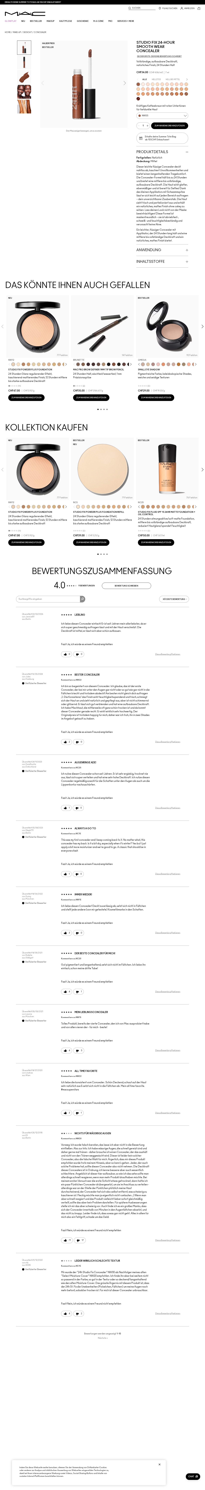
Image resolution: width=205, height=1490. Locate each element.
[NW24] (181, 84)
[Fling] (83, 364)
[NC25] (138, 89)
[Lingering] (98, 364)
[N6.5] (189, 507)
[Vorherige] (10, 364)
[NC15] (162, 84)
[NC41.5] (28, 364)
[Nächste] (65, 364)
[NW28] (176, 84)
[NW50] (181, 94)
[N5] (168, 507)
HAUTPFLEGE (65, 21)
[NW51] (172, 94)
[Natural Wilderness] (179, 364)
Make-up (17, 32)
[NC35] (162, 89)
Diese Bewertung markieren (167, 654)
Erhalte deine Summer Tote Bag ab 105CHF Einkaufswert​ (33, 2)
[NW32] (152, 89)
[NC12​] (88, 507)
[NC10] (152, 84)
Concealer (40, 32)
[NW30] (148, 89)
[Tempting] (184, 364)
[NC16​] (98, 507)
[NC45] (143, 94)
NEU (23, 21)
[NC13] (39, 364)
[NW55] (138, 84)
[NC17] (54, 364)
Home (8, 32)
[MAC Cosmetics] (25, 14)
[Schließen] (159, 1464)
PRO (110, 21)
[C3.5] (179, 507)
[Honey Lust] (173, 364)
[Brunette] (78, 364)
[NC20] (186, 84)
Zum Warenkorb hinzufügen (170, 126)
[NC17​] (104, 507)
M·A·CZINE (98, 21)
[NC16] (49, 364)
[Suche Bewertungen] (82, 599)
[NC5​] (78, 507)
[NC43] (167, 89)
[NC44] (138, 94)
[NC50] (167, 94)
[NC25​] (114, 507)
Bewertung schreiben (126, 586)
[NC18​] (59, 364)
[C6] (23, 364)
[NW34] (157, 89)
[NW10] (143, 84)
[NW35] (172, 89)
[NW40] (152, 94)
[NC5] (18, 364)
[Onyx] (109, 364)
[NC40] (181, 89)
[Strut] (124, 364)
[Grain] (158, 364)
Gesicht (27, 32)
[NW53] (186, 94)
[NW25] (143, 89)
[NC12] (34, 364)
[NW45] (148, 94)
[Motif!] (163, 364)
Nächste (103, 1338)
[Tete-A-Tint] (189, 364)
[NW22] (172, 84)
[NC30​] (124, 507)
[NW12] (13, 364)
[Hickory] (93, 364)
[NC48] (157, 94)
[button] (192, 1476)
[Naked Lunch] (168, 364)
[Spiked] (119, 364)
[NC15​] (93, 507)
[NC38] (176, 89)
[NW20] (167, 84)
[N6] (173, 507)
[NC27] (158, 507)
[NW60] (138, 99)
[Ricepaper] (148, 364)
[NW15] (148, 84)
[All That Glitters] (153, 364)
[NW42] (162, 94)
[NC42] (186, 89)
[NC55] (176, 94)
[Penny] (114, 364)
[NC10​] (83, 507)
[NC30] (157, 84)
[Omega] (104, 364)
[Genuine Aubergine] (88, 364)
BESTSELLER (36, 21)
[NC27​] (119, 507)
